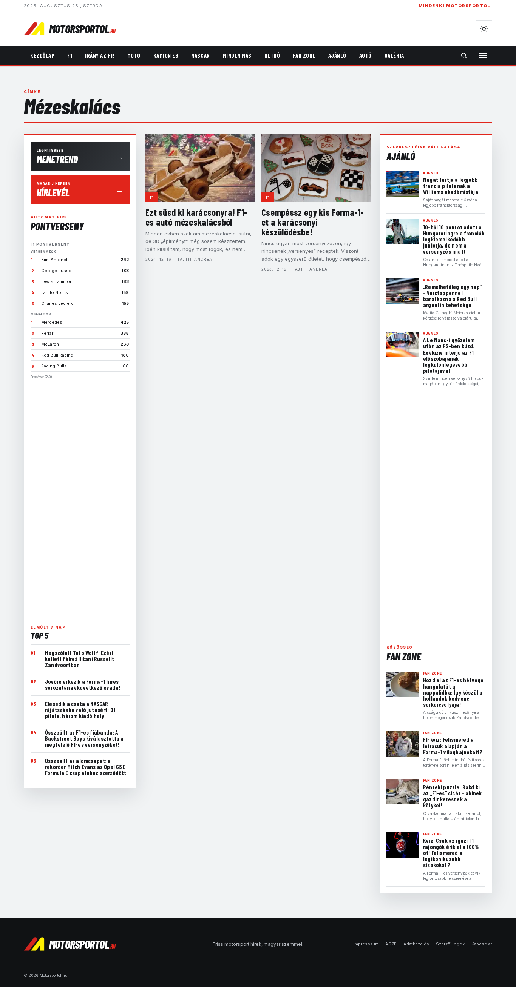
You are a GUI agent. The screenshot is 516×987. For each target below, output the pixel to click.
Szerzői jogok (450, 944)
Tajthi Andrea (194, 259)
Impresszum (366, 944)
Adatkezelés (416, 944)
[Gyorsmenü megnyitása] (482, 55)
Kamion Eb (166, 55)
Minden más (237, 55)
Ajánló (337, 55)
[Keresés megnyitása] (463, 55)
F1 (69, 55)
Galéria (394, 55)
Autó (365, 55)
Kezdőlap (42, 55)
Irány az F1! (99, 55)
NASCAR (200, 55)
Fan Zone (304, 55)
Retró (272, 55)
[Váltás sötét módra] (484, 28)
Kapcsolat (481, 944)
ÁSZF (391, 944)
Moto (134, 55)
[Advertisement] (80, 499)
